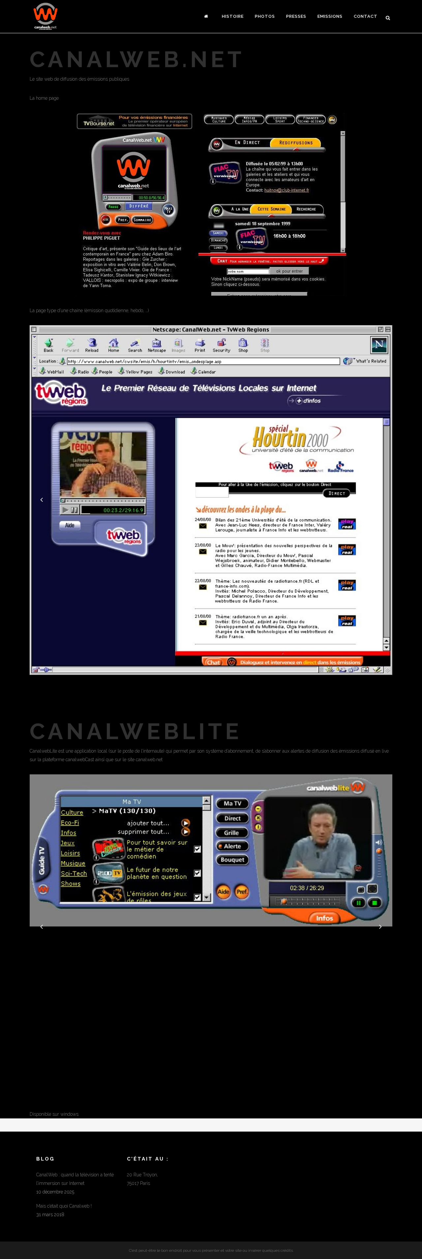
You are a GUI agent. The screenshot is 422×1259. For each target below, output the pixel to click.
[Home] (207, 16)
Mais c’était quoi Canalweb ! (64, 1206)
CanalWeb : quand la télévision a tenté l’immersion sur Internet (75, 1179)
